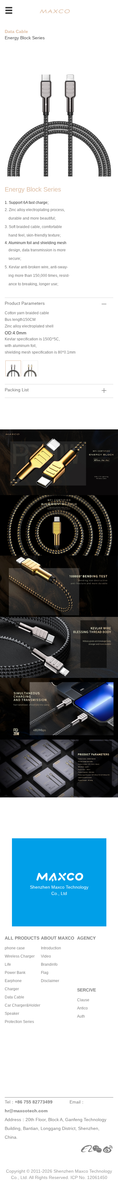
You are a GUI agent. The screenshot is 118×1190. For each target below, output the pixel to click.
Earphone (13, 981)
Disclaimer (50, 981)
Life (8, 964)
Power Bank (15, 972)
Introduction (51, 948)
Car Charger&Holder (22, 1005)
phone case (15, 948)
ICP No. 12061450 (88, 1177)
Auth (81, 1016)
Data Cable (16, 31)
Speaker (12, 1013)
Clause (83, 1000)
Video (46, 956)
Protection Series (19, 1022)
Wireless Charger (20, 956)
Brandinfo (49, 964)
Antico (82, 1008)
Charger (12, 989)
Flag (44, 972)
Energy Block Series (25, 37)
